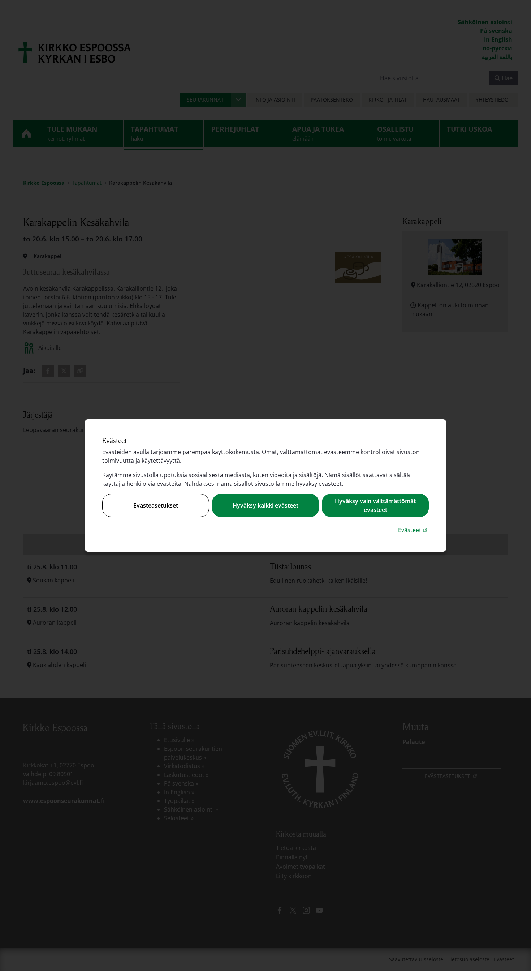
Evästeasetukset (155, 505)
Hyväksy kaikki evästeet (265, 505)
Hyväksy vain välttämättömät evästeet (375, 505)
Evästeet (413, 530)
